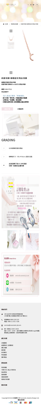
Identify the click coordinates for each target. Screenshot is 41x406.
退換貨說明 (4, 377)
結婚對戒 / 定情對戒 (7, 345)
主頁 (6, 24)
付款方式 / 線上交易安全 (8, 370)
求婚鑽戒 (4, 343)
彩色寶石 (4, 352)
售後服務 (4, 374)
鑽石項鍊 (4, 348)
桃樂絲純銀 (14, 24)
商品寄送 (4, 372)
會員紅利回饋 (5, 379)
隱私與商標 (20, 400)
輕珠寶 (3, 350)
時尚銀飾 (4, 355)
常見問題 (4, 367)
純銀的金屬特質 (18, 166)
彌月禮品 (4, 357)
